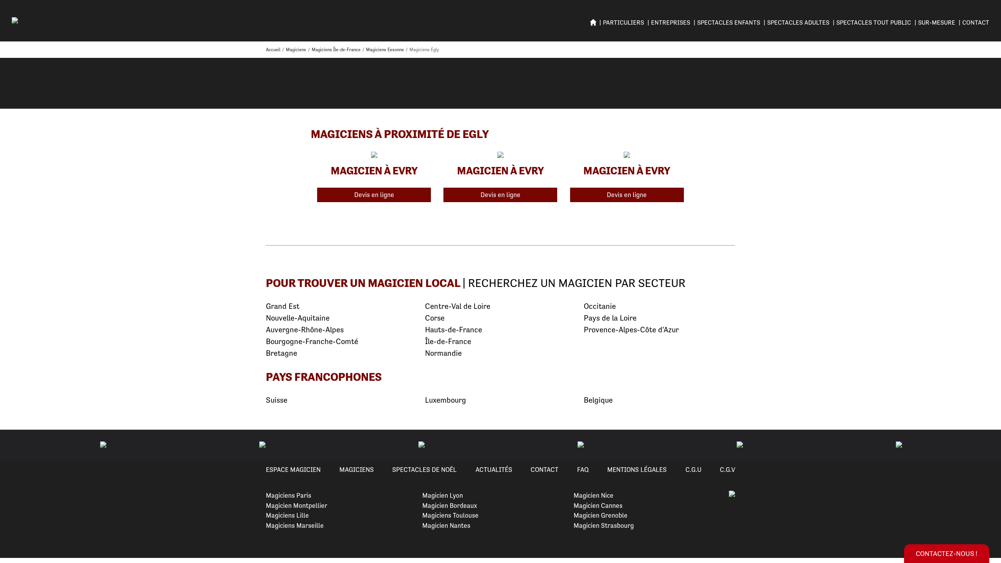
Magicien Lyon (442, 495)
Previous (15, 445)
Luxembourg (445, 400)
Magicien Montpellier (296, 505)
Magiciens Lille (287, 515)
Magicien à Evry (374, 170)
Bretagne (281, 353)
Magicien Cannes (598, 505)
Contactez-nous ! (947, 553)
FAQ (583, 469)
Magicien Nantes (446, 525)
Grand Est (283, 306)
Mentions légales (637, 469)
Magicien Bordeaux (449, 505)
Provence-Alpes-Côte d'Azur (631, 329)
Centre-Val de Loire (457, 306)
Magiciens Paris (288, 495)
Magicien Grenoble (601, 515)
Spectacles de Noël (424, 469)
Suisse (276, 400)
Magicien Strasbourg (604, 525)
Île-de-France (448, 341)
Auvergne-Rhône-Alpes (305, 329)
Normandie (443, 353)
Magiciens (356, 469)
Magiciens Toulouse (450, 515)
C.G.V (727, 469)
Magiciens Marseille (295, 525)
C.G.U (693, 469)
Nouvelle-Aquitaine (298, 318)
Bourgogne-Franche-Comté (312, 341)
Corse (435, 318)
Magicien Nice (594, 495)
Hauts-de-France (453, 329)
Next (985, 445)
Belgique (598, 400)
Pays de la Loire (610, 318)
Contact (975, 22)
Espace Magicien (293, 469)
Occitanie (600, 306)
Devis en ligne (374, 195)
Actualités (493, 469)
